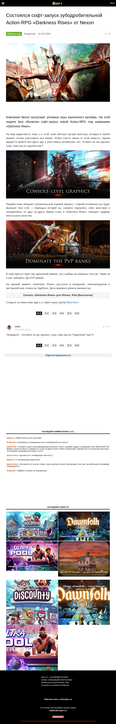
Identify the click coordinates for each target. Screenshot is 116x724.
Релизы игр (14, 33)
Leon (17, 326)
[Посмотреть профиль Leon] (9, 328)
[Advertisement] (58, 396)
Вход (112, 3)
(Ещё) (71, 432)
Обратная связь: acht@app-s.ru (58, 699)
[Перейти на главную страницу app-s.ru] (58, 3)
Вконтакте (72, 302)
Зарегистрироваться (58, 355)
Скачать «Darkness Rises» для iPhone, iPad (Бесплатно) (58, 295)
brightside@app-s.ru (58, 710)
